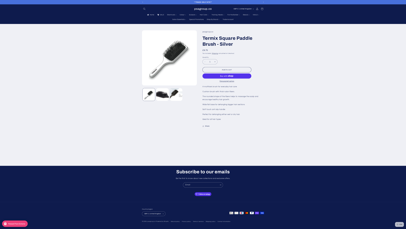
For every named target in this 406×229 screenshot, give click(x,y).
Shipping (215, 53)
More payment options (227, 81)
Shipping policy (210, 221)
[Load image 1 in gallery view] (149, 94)
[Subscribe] (220, 185)
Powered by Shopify (162, 221)
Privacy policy (186, 221)
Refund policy (175, 221)
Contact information (224, 221)
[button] (144, 8)
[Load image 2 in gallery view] (162, 94)
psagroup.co (151, 221)
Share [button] (207, 126)
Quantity (205, 57)
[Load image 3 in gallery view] (176, 94)
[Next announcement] (263, 2)
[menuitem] (150, 15)
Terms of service (198, 221)
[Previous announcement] (142, 2)
